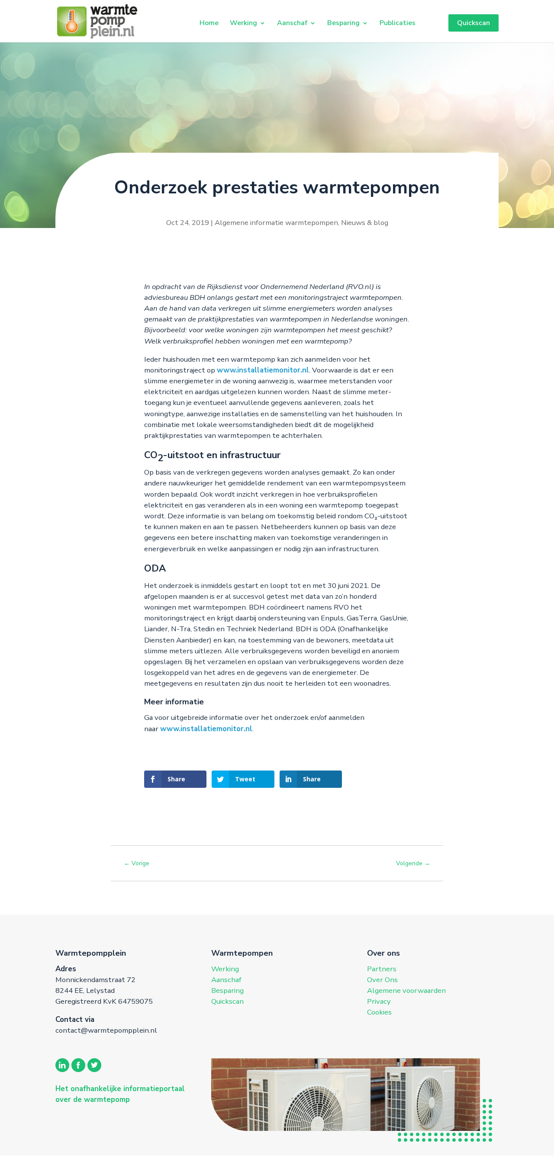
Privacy (379, 1001)
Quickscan (473, 23)
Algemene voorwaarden (406, 990)
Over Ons (382, 980)
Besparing (343, 23)
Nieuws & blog (364, 223)
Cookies (379, 1012)
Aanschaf (292, 23)
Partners (381, 969)
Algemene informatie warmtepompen (276, 223)
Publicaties (398, 23)
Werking (243, 23)
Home (209, 23)
